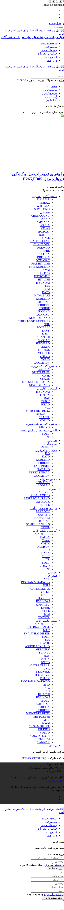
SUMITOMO (42, 209)
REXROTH (43, 511)
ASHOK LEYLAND (37, 646)
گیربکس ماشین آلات (45, 530)
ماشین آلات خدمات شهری (41, 423)
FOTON (45, 394)
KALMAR (43, 199)
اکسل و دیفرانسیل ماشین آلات (39, 430)
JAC (47, 407)
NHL (47, 324)
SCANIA (44, 417)
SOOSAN (44, 340)
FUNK (46, 556)
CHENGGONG (40, 215)
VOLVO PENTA (40, 735)
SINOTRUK (42, 533)
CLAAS (45, 378)
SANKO (45, 218)
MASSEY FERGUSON (36, 381)
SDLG (46, 333)
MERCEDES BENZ (38, 410)
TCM (47, 614)
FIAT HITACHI (40, 263)
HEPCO (45, 273)
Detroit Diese (42, 675)
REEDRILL (43, 504)
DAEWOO (43, 247)
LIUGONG (43, 311)
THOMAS (44, 349)
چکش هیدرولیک (47, 479)
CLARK (45, 594)
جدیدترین (51, 86)
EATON (45, 537)
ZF (48, 436)
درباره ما (52, 60)
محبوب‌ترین (50, 89)
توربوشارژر (50, 443)
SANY (46, 330)
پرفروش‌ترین (49, 93)
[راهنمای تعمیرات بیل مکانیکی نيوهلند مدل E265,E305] (37, 166)
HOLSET (44, 446)
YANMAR (43, 742)
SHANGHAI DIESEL (37, 633)
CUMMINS (43, 671)
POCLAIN (43, 327)
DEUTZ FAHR (41, 372)
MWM (46, 722)
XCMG (45, 359)
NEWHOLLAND (39, 317)
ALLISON (43, 546)
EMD (46, 684)
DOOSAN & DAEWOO (35, 582)
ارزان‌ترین (51, 96)
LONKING (43, 314)
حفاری (53, 488)
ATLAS (45, 228)
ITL (47, 559)
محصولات (51, 46)
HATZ (46, 687)
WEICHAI (43, 738)
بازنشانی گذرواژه (54, 864)
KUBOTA (44, 707)
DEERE (45, 250)
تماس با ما (51, 56)
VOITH (45, 543)
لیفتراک (52, 575)
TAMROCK (42, 501)
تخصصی (45, 212)
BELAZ (45, 202)
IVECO (45, 404)
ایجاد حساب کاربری (53, 898)
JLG (47, 453)
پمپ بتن (52, 440)
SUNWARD (42, 343)
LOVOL (45, 643)
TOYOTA (44, 617)
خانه (61, 80)
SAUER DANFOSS (38, 524)
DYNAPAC (43, 260)
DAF (47, 398)
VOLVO (45, 356)
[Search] (29, 27)
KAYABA (44, 514)
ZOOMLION (42, 362)
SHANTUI (43, 337)
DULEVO (44, 427)
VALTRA (44, 369)
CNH (47, 668)
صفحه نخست (49, 43)
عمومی (52, 572)
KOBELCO (43, 298)
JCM (47, 289)
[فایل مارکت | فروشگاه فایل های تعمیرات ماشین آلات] (32, 69)
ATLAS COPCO (40, 495)
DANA (45, 553)
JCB (47, 285)
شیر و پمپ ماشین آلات (43, 508)
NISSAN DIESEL (39, 726)
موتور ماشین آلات (46, 620)
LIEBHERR (43, 305)
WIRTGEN (43, 205)
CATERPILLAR (40, 241)
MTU (46, 719)
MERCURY (43, 649)
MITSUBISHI (41, 716)
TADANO (44, 469)
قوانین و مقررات (47, 53)
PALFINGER (42, 466)
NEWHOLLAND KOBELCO (32, 321)
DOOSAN (44, 253)
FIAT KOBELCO (39, 266)
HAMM (45, 269)
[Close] (62, 909)
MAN (46, 630)
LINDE (45, 607)
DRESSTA (43, 257)
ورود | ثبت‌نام (56, 23)
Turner (46, 540)
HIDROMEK (42, 276)
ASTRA (45, 225)
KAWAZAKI (42, 295)
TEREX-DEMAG (39, 472)
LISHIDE (44, 308)
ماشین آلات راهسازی (44, 196)
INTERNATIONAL (38, 627)
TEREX (45, 346)
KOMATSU (43, 301)
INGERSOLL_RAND (37, 498)
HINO (46, 691)
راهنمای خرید (49, 50)
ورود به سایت (56, 868)
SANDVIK (43, 492)
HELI (46, 585)
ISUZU (45, 401)
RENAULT (43, 414)
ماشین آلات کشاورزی (44, 365)
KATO (46, 292)
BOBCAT (44, 231)
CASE (46, 237)
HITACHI (44, 279)
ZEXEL (45, 527)
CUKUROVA (41, 244)
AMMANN (43, 222)
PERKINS (44, 729)
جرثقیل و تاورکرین (46, 450)
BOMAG (44, 234)
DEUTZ (45, 678)
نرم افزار (51, 745)
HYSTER (44, 591)
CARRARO (43, 549)
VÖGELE (44, 353)
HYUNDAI (43, 282)
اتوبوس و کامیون (47, 388)
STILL (46, 610)
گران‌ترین (51, 99)
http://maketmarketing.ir (35, 757)
